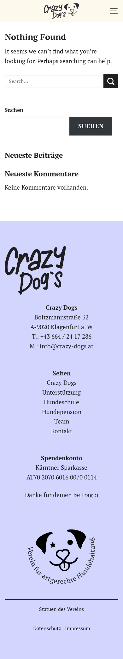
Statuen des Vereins (61, 609)
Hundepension (61, 412)
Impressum (77, 628)
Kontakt (61, 431)
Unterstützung (61, 392)
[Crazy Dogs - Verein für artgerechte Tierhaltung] (61, 11)
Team (61, 421)
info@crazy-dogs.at (66, 346)
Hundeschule (61, 402)
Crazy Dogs (62, 382)
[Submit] (110, 81)
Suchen (14, 110)
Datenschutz (47, 628)
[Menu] (113, 10)
